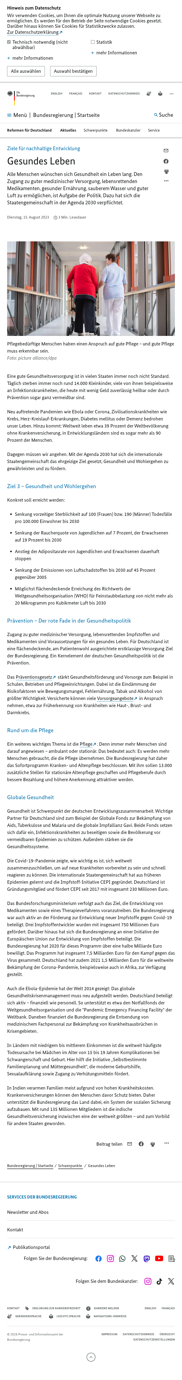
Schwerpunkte (96, 130)
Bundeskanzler (128, 130)
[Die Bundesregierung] (21, 98)
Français (75, 93)
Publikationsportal (31, 1247)
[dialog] (91, 41)
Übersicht (167, 1334)
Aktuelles (68, 130)
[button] (172, 94)
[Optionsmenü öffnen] (166, 182)
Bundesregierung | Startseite (30, 1165)
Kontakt (95, 93)
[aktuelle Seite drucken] (166, 171)
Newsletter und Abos (29, 1212)
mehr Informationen (32, 58)
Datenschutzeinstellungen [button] (154, 1339)
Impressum (109, 1334)
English (56, 93)
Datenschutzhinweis (124, 93)
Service (155, 130)
